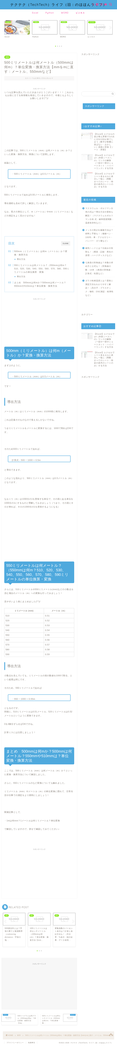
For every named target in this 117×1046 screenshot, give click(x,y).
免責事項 (31, 1042)
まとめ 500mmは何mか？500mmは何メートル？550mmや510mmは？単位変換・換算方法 (40, 284)
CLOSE (65, 243)
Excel (35, 13)
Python (50, 13)
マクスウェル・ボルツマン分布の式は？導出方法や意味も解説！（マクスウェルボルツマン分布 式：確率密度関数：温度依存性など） (99, 215)
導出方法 (21, 259)
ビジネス (80, 13)
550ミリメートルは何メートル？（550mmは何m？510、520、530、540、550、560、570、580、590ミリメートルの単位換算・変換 (41, 268)
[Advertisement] (39, 120)
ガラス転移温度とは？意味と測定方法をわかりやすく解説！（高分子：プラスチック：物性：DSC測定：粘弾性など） (99, 288)
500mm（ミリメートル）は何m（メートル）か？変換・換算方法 (40, 253)
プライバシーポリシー (15, 1042)
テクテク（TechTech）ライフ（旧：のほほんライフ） (58, 4)
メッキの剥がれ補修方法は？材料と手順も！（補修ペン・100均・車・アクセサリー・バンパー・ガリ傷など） (99, 235)
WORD (65, 13)
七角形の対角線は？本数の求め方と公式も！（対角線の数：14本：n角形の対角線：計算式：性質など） (99, 268)
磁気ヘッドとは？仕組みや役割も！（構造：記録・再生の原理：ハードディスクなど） (99, 251)
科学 (7, 57)
